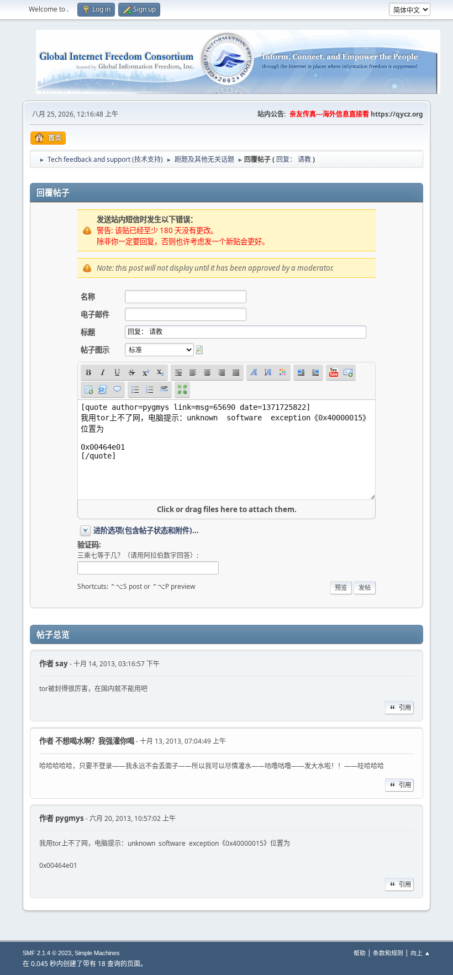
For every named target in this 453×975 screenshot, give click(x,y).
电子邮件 (95, 314)
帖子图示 (95, 350)
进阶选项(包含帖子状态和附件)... (146, 530)
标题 (88, 332)
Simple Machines (97, 953)
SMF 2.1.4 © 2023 (47, 953)
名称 (88, 297)
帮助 (360, 952)
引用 (405, 707)
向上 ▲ (420, 952)
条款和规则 (388, 952)
